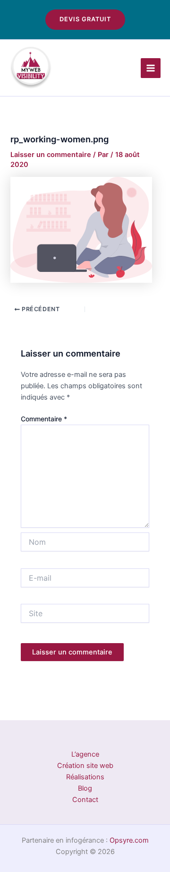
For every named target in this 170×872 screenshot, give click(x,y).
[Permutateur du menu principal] (151, 68)
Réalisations (85, 777)
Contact (85, 799)
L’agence (85, 754)
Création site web (85, 765)
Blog (85, 788)
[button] (85, 19)
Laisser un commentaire (50, 154)
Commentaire (44, 419)
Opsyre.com (129, 840)
